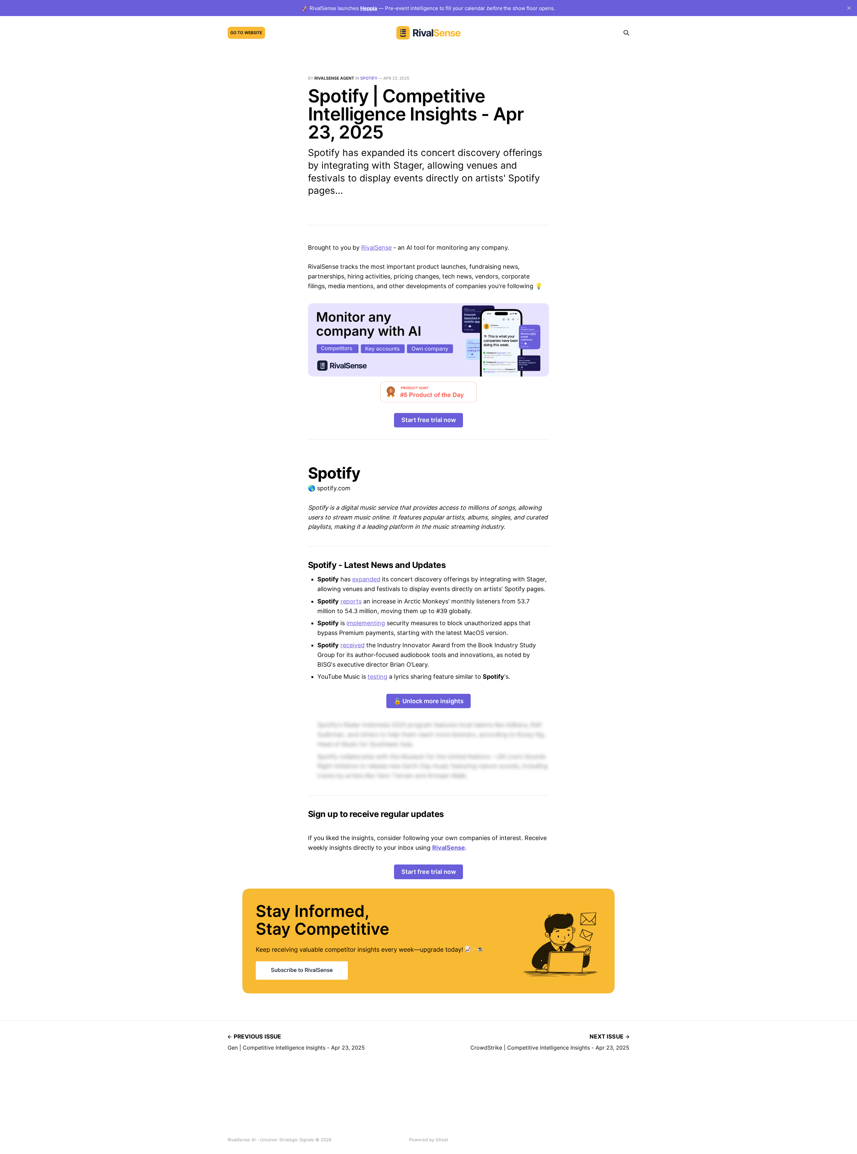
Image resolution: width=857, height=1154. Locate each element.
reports (351, 601)
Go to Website (246, 32)
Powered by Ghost (428, 1139)
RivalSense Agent (334, 78)
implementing (365, 623)
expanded (366, 579)
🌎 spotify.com (329, 488)
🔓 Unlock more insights (429, 701)
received (352, 645)
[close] (849, 8)
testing (377, 676)
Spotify (368, 78)
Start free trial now (428, 419)
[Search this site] (626, 33)
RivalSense (376, 247)
